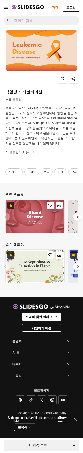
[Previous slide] (6, 217)
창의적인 (14, 172)
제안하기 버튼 (41, 328)
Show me (62, 419)
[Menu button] (6, 7)
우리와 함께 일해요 (39, 316)
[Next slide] (77, 217)
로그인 (71, 7)
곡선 (74, 172)
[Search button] (9, 20)
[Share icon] (73, 78)
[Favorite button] (62, 78)
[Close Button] (75, 419)
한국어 (22, 427)
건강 (60, 172)
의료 (46, 172)
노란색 (32, 172)
